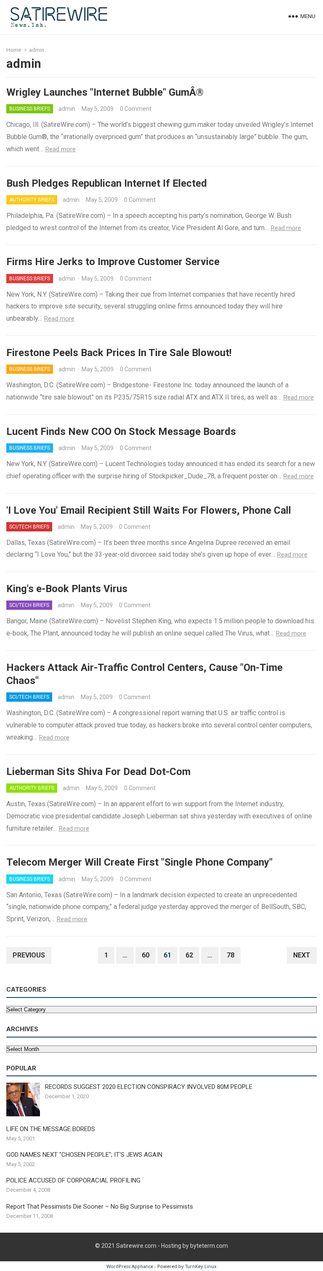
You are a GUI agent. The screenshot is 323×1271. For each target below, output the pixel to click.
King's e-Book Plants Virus (66, 589)
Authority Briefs (31, 200)
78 (230, 955)
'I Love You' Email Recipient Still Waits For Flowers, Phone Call (148, 510)
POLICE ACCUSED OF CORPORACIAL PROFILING (73, 1180)
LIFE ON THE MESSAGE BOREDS (50, 1129)
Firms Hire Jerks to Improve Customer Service (113, 262)
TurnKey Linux (201, 1266)
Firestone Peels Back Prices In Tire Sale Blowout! (119, 353)
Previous (29, 955)
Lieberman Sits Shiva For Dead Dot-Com (98, 772)
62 (189, 955)
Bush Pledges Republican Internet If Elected (106, 183)
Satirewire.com (136, 1245)
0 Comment (135, 108)
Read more (60, 149)
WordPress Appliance (129, 1266)
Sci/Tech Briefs (29, 527)
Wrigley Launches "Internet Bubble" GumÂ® (105, 92)
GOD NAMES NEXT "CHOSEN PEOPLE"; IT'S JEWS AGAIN (84, 1154)
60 (145, 955)
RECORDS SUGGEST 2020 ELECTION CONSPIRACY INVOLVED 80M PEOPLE (148, 1087)
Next (301, 955)
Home (13, 50)
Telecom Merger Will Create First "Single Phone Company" (139, 862)
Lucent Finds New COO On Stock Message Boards (121, 431)
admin (66, 108)
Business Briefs (29, 109)
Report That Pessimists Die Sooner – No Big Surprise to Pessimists (99, 1206)
